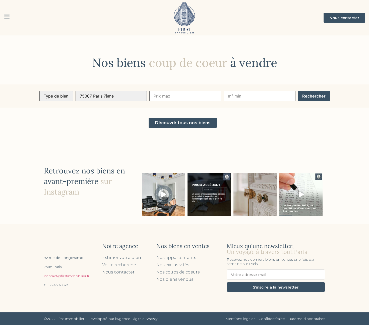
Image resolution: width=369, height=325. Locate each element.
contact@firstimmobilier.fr (66, 276)
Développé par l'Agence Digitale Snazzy (122, 318)
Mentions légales (240, 318)
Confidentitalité (272, 318)
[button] (344, 18)
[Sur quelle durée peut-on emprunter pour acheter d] (301, 194)
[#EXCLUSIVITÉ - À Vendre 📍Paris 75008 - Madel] (163, 194)
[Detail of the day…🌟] (255, 194)
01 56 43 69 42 (56, 285)
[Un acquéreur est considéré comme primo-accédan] (209, 194)
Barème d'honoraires (306, 318)
